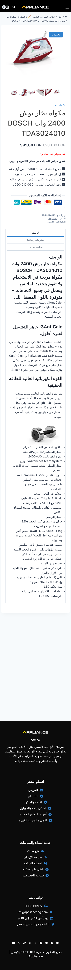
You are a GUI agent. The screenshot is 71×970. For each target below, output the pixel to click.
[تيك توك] (24, 943)
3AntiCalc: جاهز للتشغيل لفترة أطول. (37, 330)
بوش (50, 221)
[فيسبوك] (52, 943)
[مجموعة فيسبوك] (46, 943)
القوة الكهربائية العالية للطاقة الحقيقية (35, 382)
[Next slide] (59, 92)
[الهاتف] (35, 943)
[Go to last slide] (11, 92)
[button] (57, 92)
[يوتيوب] (13, 943)
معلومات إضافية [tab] (35, 239)
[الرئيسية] (65, 16)
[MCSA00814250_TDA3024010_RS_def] (35, 53)
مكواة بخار (58, 105)
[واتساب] (19, 943)
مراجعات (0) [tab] (35, 246)
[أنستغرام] (41, 943)
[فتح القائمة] (67, 7)
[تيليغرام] (30, 943)
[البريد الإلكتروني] (57, 943)
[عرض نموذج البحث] (14, 7)
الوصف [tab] (35, 232)
